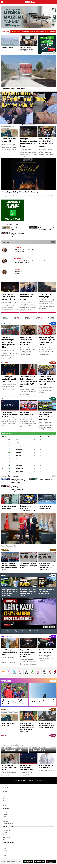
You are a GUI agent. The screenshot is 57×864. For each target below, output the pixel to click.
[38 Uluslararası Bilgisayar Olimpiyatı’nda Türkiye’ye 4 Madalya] (29, 557)
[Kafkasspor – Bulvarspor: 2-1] (33, 479)
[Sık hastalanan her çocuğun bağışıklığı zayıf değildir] (10, 758)
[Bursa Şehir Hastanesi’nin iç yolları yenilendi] (28, 71)
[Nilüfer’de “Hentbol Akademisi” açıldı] (47, 499)
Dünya (4, 805)
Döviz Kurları (6, 821)
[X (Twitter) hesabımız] (37, 780)
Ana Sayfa (5, 812)
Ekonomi (5, 793)
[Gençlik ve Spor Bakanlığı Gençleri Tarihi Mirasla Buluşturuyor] (10, 405)
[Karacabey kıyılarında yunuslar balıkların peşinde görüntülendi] (10, 40)
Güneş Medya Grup (17, 861)
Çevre (4, 848)
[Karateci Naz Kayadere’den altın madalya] (29, 405)
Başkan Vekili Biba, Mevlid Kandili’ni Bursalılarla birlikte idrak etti (36, 31)
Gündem (5, 791)
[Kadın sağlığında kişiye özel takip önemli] (47, 758)
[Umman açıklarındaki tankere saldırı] (5, 228)
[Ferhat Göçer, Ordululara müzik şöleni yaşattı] (10, 643)
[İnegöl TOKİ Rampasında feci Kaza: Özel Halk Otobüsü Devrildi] (47, 582)
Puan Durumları (6, 830)
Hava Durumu (6, 839)
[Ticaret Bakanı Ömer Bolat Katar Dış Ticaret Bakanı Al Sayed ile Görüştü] (47, 330)
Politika (4, 800)
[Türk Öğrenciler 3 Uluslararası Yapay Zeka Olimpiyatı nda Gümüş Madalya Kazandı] (47, 557)
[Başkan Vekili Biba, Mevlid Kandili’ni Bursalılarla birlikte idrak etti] (5, 233)
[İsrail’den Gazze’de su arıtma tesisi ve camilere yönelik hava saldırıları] (47, 716)
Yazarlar (5, 814)
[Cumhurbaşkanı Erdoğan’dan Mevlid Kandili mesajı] (10, 369)
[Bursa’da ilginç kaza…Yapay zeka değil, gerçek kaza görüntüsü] (28, 613)
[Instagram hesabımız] (40, 780)
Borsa (4, 819)
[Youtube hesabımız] (42, 780)
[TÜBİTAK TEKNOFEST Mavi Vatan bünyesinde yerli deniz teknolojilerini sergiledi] (10, 557)
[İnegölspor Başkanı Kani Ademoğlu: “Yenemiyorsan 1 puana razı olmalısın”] (5, 479)
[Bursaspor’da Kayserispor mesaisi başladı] (10, 499)
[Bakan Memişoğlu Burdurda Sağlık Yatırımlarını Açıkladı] (29, 758)
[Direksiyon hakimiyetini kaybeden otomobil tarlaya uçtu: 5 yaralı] (33, 228)
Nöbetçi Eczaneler (7, 837)
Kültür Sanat (6, 853)
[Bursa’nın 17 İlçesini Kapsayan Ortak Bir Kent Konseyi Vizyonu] (29, 40)
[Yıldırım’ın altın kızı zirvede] (28, 528)
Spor (4, 798)
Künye (4, 816)
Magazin (5, 803)
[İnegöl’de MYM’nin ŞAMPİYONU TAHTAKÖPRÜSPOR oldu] (29, 499)
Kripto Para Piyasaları (8, 823)
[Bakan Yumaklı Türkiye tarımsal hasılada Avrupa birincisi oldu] (29, 330)
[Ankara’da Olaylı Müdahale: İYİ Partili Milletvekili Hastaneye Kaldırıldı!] (47, 369)
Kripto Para (5, 834)
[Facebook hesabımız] (35, 780)
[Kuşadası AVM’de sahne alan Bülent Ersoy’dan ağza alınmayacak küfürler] (29, 643)
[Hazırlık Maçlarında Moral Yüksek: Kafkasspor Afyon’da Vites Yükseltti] (47, 405)
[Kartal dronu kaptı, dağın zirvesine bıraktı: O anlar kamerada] (42, 690)
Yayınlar (5, 832)
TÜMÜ (53, 242)
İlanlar (4, 796)
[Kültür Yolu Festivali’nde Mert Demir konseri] (47, 643)
